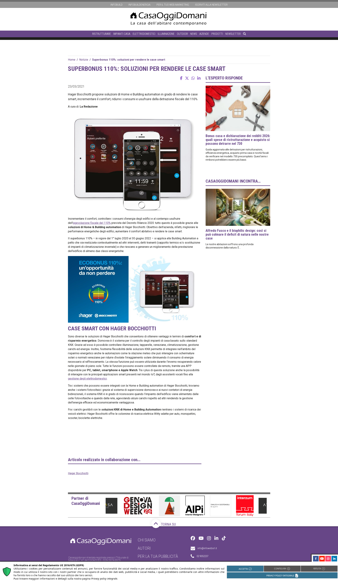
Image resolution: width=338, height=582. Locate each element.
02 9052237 (202, 556)
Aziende (204, 33)
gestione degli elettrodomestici (87, 378)
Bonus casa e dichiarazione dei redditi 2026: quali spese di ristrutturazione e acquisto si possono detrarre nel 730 (238, 140)
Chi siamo (147, 540)
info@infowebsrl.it (207, 548)
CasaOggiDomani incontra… (233, 181)
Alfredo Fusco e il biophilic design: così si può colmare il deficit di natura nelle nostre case (237, 234)
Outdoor (182, 33)
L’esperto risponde (224, 78)
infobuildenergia (140, 4)
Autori (144, 548)
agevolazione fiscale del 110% (92, 223)
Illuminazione (166, 33)
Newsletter (233, 33)
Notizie (83, 59)
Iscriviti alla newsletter (211, 4)
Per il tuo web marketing (173, 4)
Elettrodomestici (144, 33)
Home (71, 59)
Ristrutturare (101, 33)
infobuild (117, 4)
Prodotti (217, 33)
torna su (168, 524)
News (193, 33)
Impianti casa (121, 33)
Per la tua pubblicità (158, 556)
